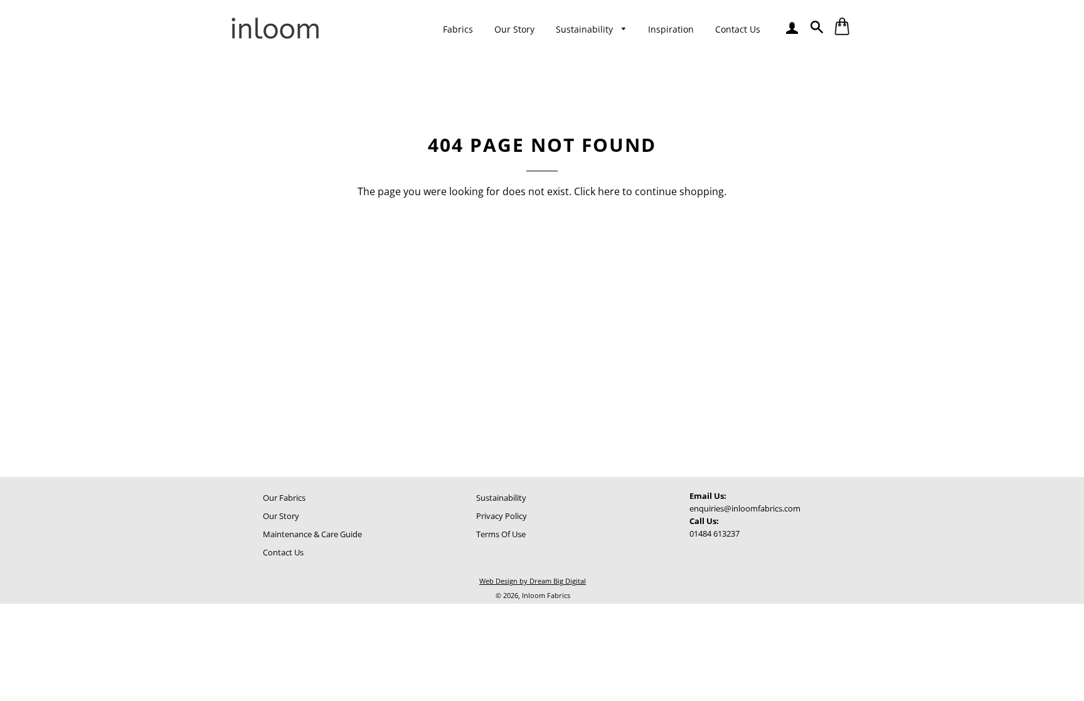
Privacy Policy (501, 516)
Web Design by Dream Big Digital (532, 581)
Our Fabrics (284, 497)
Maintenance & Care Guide (312, 534)
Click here (597, 191)
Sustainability (585, 29)
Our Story (514, 29)
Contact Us (737, 29)
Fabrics (458, 29)
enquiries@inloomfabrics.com (744, 508)
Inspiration (671, 29)
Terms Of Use (501, 534)
